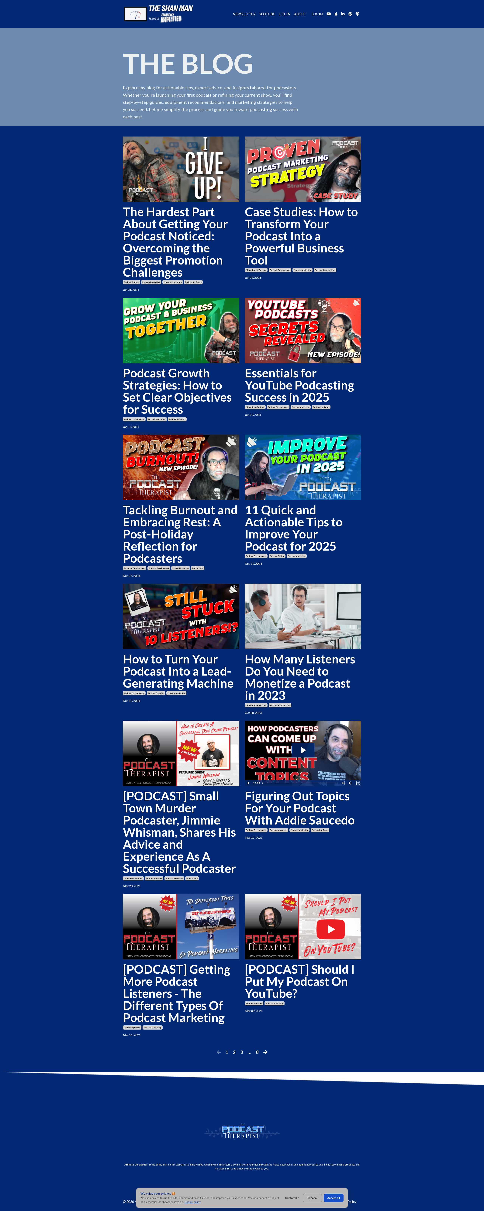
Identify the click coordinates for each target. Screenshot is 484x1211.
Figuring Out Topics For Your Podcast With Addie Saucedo (300, 808)
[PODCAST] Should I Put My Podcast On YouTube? (300, 981)
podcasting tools (193, 282)
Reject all (312, 1197)
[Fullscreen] (357, 783)
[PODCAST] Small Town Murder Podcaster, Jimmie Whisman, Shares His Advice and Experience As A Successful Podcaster (179, 832)
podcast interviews (174, 878)
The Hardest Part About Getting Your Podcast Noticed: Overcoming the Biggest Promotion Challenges (175, 242)
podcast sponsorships (325, 270)
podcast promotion (173, 282)
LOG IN (317, 14)
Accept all (333, 1197)
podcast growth (131, 282)
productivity (197, 568)
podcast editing (277, 556)
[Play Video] (248, 783)
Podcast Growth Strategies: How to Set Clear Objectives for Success (177, 391)
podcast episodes (180, 568)
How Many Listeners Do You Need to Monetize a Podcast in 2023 (300, 677)
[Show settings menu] (350, 783)
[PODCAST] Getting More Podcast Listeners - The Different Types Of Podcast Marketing (176, 993)
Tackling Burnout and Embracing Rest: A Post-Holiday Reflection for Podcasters (180, 534)
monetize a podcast (255, 407)
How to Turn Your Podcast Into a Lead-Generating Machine (178, 671)
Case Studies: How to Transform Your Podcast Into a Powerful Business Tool (301, 236)
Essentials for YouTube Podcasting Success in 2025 (299, 385)
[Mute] (343, 783)
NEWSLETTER (244, 14)
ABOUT (300, 14)
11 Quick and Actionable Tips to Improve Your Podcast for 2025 (294, 528)
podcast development (280, 270)
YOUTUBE (267, 14)
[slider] (300, 783)
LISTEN (284, 14)
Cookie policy (193, 1201)
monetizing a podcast (256, 270)
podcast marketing (151, 282)
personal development (134, 568)
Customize (292, 1197)
